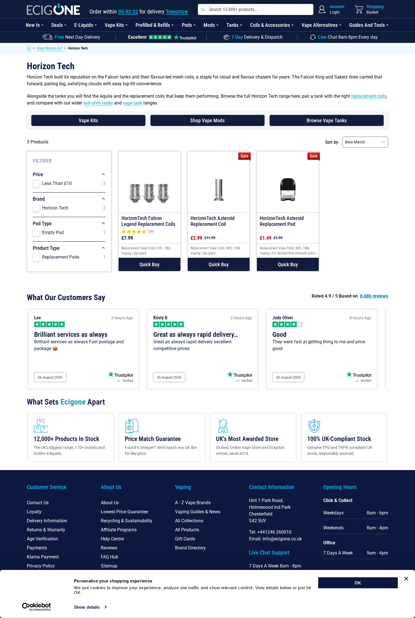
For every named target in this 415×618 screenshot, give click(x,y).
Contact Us (38, 502)
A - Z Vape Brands (193, 502)
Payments (37, 548)
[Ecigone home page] (53, 9)
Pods (187, 25)
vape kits (88, 120)
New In (33, 25)
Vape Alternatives (320, 25)
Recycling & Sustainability (126, 520)
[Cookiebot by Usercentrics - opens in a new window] (36, 607)
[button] (149, 264)
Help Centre (112, 538)
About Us (110, 502)
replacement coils (368, 96)
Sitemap (109, 566)
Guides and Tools (367, 25)
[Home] (29, 48)
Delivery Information (47, 520)
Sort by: (332, 142)
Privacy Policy (41, 566)
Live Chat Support (269, 552)
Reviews (109, 548)
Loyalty (34, 511)
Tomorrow (177, 11)
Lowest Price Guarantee (124, 511)
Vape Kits (114, 25)
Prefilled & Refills (153, 25)
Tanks (232, 25)
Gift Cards (185, 538)
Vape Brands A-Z (49, 48)
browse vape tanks (327, 120)
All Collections (189, 520)
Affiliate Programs (119, 529)
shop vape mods (207, 120)
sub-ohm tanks (98, 103)
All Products (187, 529)
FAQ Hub (109, 557)
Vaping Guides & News (197, 511)
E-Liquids (83, 25)
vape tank (132, 103)
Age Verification (42, 538)
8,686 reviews (374, 296)
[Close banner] (406, 579)
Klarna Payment (43, 557)
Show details (87, 607)
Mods (209, 25)
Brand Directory (190, 548)
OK (358, 582)
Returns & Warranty (46, 529)
